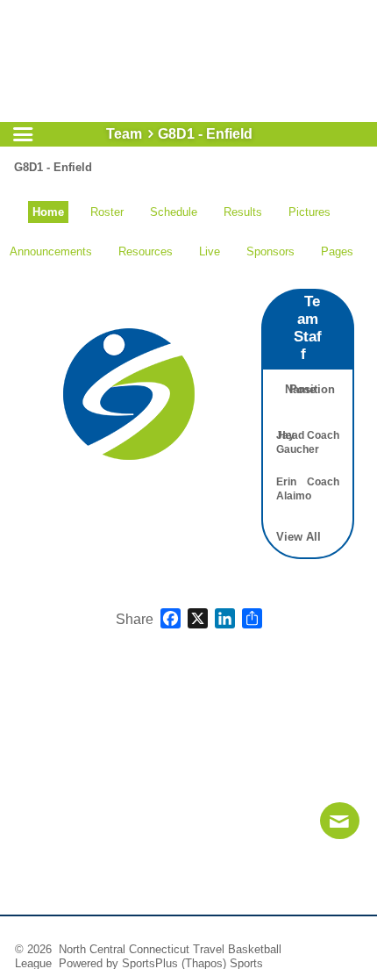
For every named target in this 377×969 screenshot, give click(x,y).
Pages (337, 251)
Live (209, 251)
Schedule (173, 212)
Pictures (309, 212)
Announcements (51, 251)
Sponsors (270, 251)
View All (298, 536)
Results (243, 212)
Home (48, 212)
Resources (145, 251)
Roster (107, 212)
